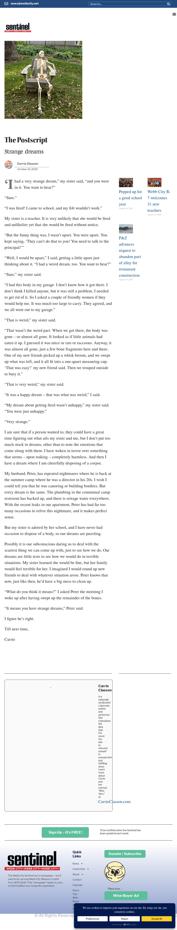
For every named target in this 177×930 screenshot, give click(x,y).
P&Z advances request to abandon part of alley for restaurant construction (130, 256)
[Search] (168, 4)
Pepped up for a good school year (130, 198)
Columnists (77, 868)
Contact (77, 879)
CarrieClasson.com (114, 801)
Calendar (77, 885)
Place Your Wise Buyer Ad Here (76, 899)
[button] (174, 14)
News (76, 863)
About (76, 874)
